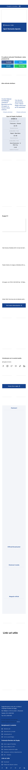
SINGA (18, 722)
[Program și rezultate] (20, 6)
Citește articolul (7, 112)
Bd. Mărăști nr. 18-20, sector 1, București (12, 711)
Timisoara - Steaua (15, 123)
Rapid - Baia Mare (15, 133)
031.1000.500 (10, 713)
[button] (23, 2)
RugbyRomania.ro (6, 706)
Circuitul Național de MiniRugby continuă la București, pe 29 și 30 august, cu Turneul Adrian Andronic (6, 104)
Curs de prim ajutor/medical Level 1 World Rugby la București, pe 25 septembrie (20, 103)
